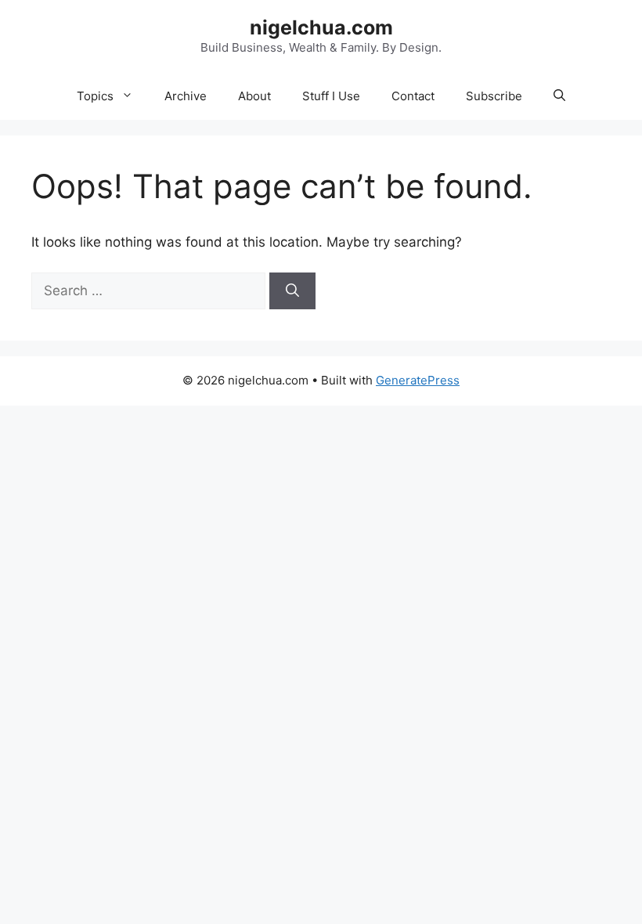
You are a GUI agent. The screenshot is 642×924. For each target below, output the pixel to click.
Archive (185, 95)
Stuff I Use (331, 95)
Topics (95, 95)
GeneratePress (418, 380)
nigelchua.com (321, 27)
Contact (413, 95)
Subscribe (494, 95)
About (254, 95)
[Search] (292, 291)
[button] (559, 96)
